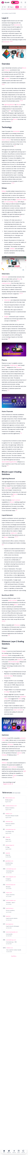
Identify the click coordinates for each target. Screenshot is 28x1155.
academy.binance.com (11, 805)
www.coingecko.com (11, 876)
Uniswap (4, 755)
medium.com (9, 813)
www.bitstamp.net (10, 884)
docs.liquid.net (9, 924)
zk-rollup (6, 692)
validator (12, 248)
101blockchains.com (10, 797)
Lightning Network (9, 104)
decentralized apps (13, 662)
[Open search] (21, 2)
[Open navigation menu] (25, 2)
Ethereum (7, 70)
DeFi (24, 771)
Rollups (4, 191)
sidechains (5, 655)
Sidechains (5, 277)
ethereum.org (9, 821)
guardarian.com (9, 861)
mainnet (19, 753)
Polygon (6, 316)
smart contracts (18, 710)
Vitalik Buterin (14, 365)
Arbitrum (4, 763)
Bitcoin (24, 68)
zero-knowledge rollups (11, 201)
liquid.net (8, 916)
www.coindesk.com (11, 900)
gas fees (6, 78)
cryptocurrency (6, 283)
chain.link (8, 837)
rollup (14, 775)
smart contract (6, 140)
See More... (14, 956)
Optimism (4, 738)
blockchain (17, 25)
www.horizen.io (9, 908)
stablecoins (13, 533)
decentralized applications (9, 462)
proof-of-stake (8, 676)
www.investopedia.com (12, 932)
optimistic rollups (21, 199)
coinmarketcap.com (10, 829)
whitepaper (8, 488)
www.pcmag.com (10, 845)
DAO (20, 698)
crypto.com (9, 892)
